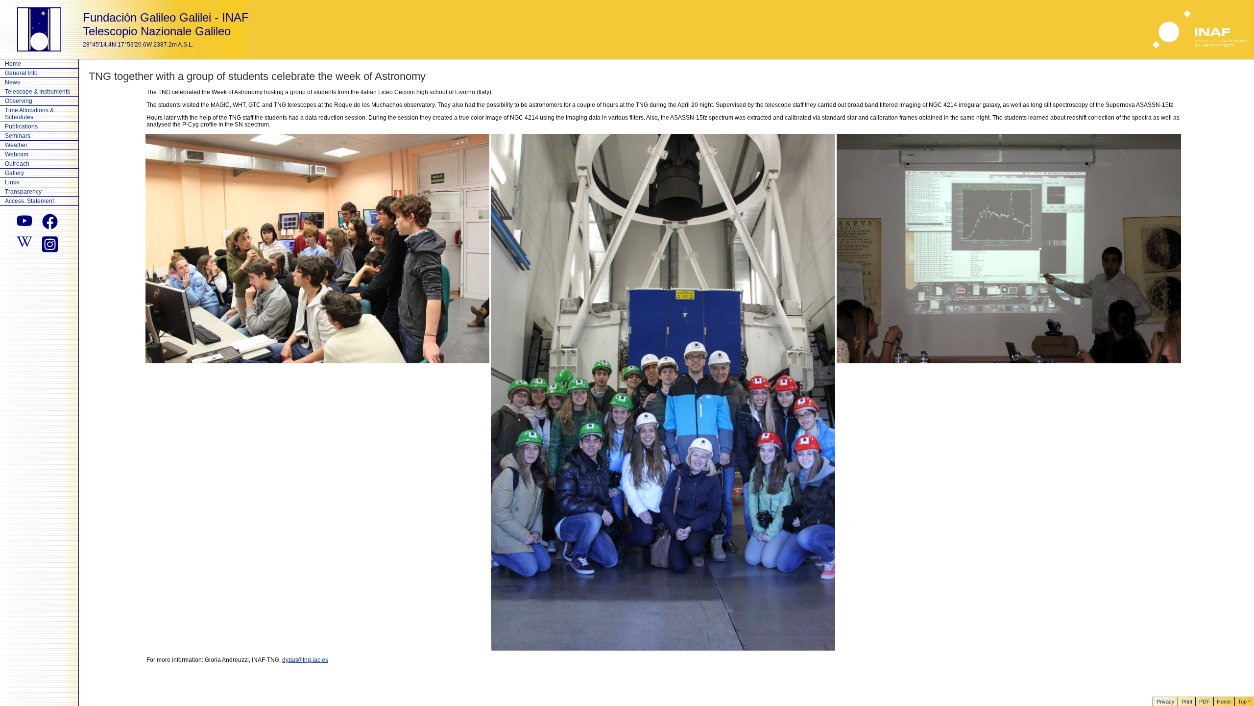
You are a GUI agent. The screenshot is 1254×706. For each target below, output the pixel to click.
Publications (21, 126)
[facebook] (50, 221)
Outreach (17, 163)
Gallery (14, 173)
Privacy (1166, 702)
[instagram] (50, 243)
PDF (1204, 702)
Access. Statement (29, 201)
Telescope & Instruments (37, 91)
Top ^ (1244, 702)
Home (13, 63)
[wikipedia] (24, 243)
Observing (18, 101)
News (12, 82)
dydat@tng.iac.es (305, 659)
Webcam (16, 154)
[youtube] (24, 221)
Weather (16, 145)
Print (1187, 702)
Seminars (17, 135)
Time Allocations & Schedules (29, 114)
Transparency (23, 191)
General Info (21, 73)
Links (12, 182)
